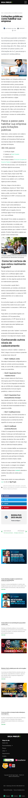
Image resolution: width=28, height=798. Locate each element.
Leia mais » (3, 589)
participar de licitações (14, 487)
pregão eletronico (12, 488)
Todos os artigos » (15, 520)
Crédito (4, 756)
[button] (14, 496)
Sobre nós (5, 743)
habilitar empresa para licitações (11, 485)
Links (3, 751)
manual (17, 470)
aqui (2, 482)
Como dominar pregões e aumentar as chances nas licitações (11, 579)
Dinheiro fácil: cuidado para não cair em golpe (13, 668)
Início (2, 12)
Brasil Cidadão (15, 154)
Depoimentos (6, 753)
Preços (4, 748)
